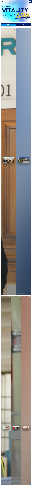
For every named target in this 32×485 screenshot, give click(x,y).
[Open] (30, 1)
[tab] (8, 25)
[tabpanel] (16, 26)
